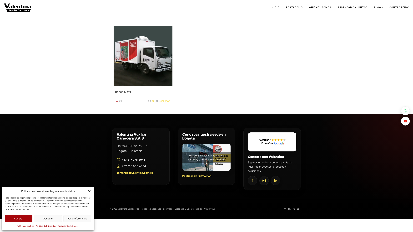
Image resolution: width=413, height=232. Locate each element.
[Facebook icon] (285, 208)
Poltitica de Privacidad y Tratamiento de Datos (56, 226)
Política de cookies (25, 226)
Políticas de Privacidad (196, 176)
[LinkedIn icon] (289, 208)
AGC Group (209, 209)
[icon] (298, 208)
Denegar (48, 218)
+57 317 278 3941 (133, 159)
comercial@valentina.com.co (135, 172)
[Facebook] (252, 180)
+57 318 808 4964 (134, 166)
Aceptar (18, 218)
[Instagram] (264, 180)
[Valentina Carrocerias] (17, 7)
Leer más (164, 100)
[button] (89, 191)
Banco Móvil (123, 91)
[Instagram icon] (293, 208)
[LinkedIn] (275, 180)
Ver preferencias (77, 218)
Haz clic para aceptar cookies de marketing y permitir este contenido (206, 157)
